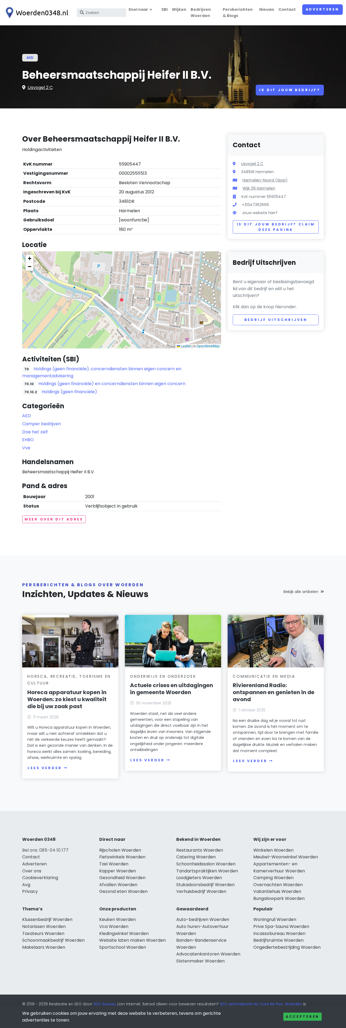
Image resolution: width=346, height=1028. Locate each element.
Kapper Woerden (117, 871)
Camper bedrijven (41, 424)
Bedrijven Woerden (201, 12)
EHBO (28, 440)
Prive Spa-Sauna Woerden (281, 926)
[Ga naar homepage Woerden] (35, 12)
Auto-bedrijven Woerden (202, 919)
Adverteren (322, 9)
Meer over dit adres (54, 519)
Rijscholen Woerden (120, 850)
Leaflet (185, 346)
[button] (121, 299)
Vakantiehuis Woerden (277, 891)
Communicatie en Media (264, 676)
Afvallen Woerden (118, 885)
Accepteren (302, 1016)
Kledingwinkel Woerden (124, 933)
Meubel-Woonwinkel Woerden (285, 857)
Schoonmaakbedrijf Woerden (53, 940)
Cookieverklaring (40, 878)
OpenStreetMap (208, 346)
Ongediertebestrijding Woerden (287, 947)
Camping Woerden (273, 878)
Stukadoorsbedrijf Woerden (205, 885)
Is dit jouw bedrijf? (289, 90)
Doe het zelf (35, 432)
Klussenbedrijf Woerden (47, 919)
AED (30, 57)
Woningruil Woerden (274, 919)
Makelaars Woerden (43, 947)
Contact (287, 9)
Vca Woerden (113, 926)
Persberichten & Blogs (238, 12)
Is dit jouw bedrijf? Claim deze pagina (276, 227)
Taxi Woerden (113, 864)
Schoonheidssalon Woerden (205, 864)
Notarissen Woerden (44, 926)
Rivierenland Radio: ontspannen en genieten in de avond (273, 692)
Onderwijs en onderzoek (163, 676)
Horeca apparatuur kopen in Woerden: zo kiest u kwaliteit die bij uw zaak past (67, 699)
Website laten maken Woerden (132, 940)
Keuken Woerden (117, 919)
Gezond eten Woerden (123, 891)
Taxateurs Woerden (43, 933)
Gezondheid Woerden (122, 878)
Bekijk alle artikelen (301, 591)
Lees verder (45, 768)
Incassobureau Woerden (279, 933)
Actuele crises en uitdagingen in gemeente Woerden (171, 688)
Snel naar (138, 9)
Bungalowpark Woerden (279, 898)
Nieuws (266, 9)
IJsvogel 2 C (40, 87)
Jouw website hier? (260, 212)
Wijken (179, 9)
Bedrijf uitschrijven (275, 319)
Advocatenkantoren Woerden (208, 954)
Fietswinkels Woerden (122, 857)
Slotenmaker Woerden (200, 961)
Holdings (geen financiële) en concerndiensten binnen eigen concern (111, 384)
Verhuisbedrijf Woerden (201, 891)
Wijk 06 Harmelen (258, 188)
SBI (164, 9)
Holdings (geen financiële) (69, 392)
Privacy (30, 891)
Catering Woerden (196, 857)
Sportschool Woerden (122, 947)
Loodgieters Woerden (199, 878)
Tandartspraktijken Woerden (207, 871)
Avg (26, 885)
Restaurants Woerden (199, 850)
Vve (26, 448)
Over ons (31, 871)
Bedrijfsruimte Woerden (278, 940)
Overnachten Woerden (278, 885)
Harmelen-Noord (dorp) (265, 180)
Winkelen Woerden (273, 850)
